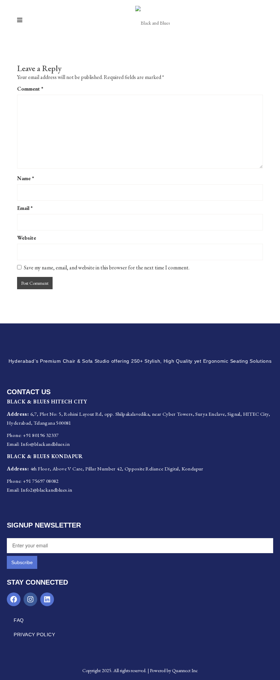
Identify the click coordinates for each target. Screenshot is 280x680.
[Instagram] (30, 599)
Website (26, 237)
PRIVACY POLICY (34, 634)
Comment (30, 88)
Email (25, 208)
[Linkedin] (47, 599)
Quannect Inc (185, 670)
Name (25, 178)
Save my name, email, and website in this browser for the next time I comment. (107, 267)
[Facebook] (13, 599)
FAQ (19, 620)
